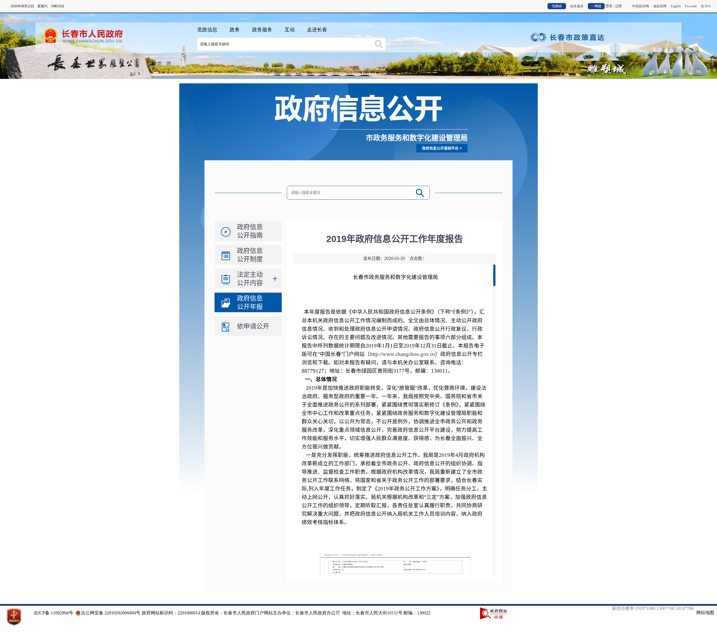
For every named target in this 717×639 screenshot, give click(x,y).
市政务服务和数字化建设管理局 (417, 138)
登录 (609, 6)
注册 (618, 6)
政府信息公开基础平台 (440, 148)
